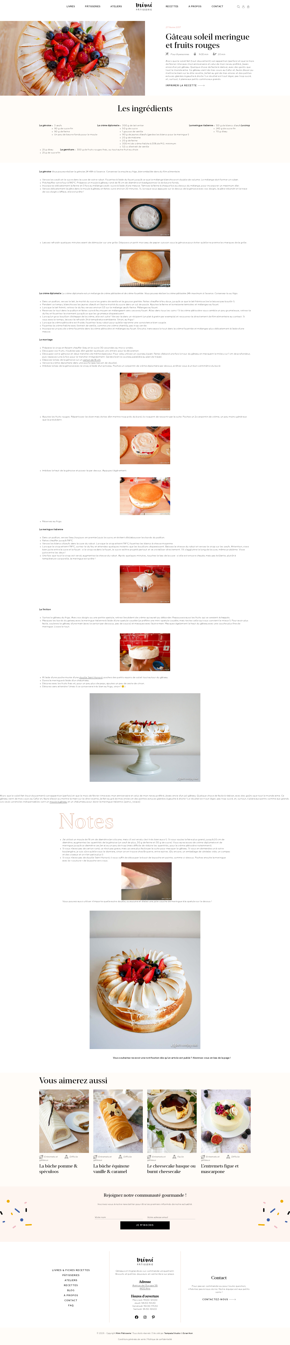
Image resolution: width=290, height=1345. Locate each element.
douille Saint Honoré (90, 677)
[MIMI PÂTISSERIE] (143, 7)
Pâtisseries (92, 7)
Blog (71, 1290)
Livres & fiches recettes (71, 1270)
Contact (218, 7)
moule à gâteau (58, 802)
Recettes (172, 7)
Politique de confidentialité (159, 1339)
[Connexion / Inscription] (243, 6)
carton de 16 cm (92, 360)
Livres (71, 7)
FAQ (71, 1306)
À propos (194, 7)
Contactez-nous (215, 1300)
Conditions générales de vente (132, 1339)
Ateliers (116, 7)
